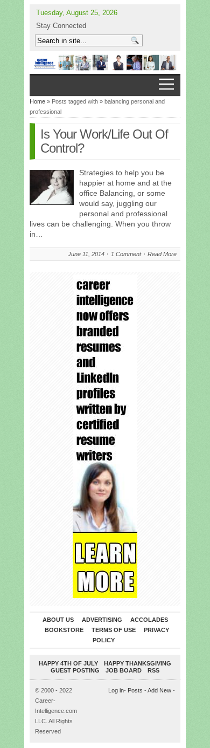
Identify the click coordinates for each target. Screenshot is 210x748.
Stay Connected (61, 26)
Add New (159, 690)
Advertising (102, 619)
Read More (162, 254)
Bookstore (64, 630)
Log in (116, 690)
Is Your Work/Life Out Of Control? (104, 141)
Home (37, 101)
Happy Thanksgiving (137, 663)
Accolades (149, 619)
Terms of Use (114, 630)
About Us (58, 619)
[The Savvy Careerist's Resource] (105, 62)
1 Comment (126, 254)
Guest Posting (75, 670)
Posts (135, 690)
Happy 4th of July (68, 663)
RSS (153, 670)
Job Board (124, 670)
